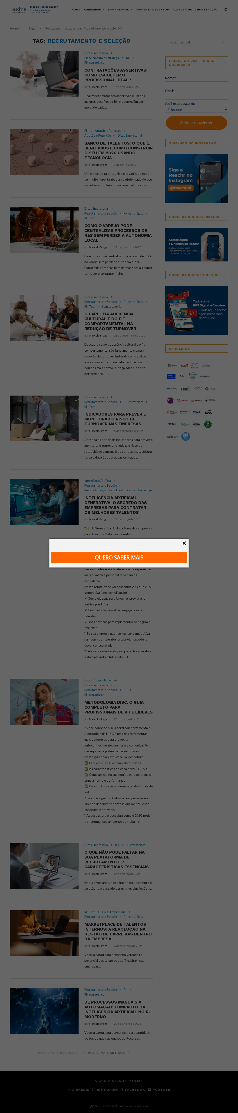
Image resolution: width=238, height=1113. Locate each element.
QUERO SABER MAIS (119, 557)
